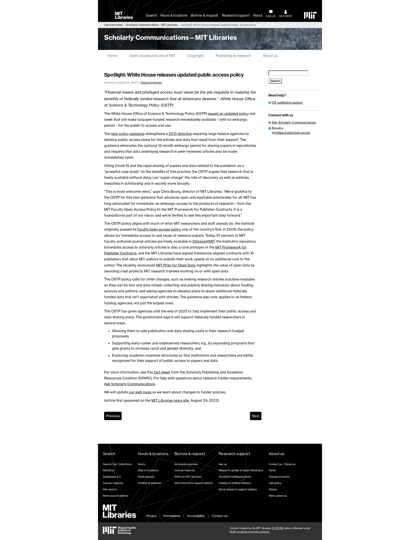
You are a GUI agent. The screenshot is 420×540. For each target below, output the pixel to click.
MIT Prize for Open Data (176, 265)
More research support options (238, 489)
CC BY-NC (278, 528)
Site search (110, 489)
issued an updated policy (228, 113)
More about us (278, 495)
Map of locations (148, 470)
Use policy (275, 483)
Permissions (171, 516)
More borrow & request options (194, 483)
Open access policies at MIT (152, 55)
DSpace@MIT (203, 241)
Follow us (289, 464)
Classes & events (279, 476)
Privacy (151, 516)
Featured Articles (151, 82)
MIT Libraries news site (170, 400)
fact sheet (162, 372)
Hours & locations (174, 15)
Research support (236, 15)
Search (151, 15)
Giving (272, 489)
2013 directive (180, 133)
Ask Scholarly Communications (129, 384)
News (272, 470)
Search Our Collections (117, 464)
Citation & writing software (235, 483)
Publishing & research (233, 55)
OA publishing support (287, 102)
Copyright (195, 55)
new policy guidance (128, 133)
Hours (141, 464)
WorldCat (108, 470)
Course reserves (113, 483)
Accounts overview (186, 464)
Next (256, 416)
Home (112, 55)
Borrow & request (204, 15)
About (257, 15)
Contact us (275, 464)
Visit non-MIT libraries (188, 476)
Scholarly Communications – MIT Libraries (152, 24)
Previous (113, 416)
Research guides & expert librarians (241, 470)
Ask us (223, 464)
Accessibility (196, 516)
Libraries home (113, 24)
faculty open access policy (158, 229)
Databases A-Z (112, 476)
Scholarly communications (235, 476)
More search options (115, 495)
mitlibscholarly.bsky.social (292, 133)
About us (270, 55)
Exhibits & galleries (149, 483)
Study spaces (146, 476)
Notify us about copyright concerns (249, 531)
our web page (140, 392)
